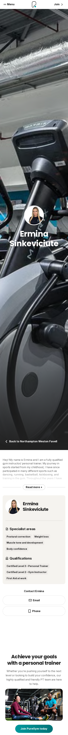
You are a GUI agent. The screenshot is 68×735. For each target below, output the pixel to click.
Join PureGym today (33, 728)
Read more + (34, 487)
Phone (36, 611)
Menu (11, 4)
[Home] (34, 4)
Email (36, 600)
